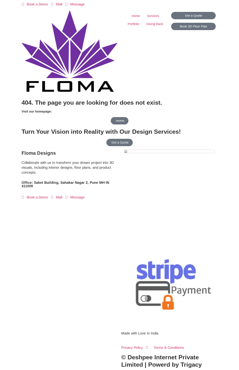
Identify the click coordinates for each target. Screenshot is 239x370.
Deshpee (140, 357)
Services (153, 16)
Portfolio (133, 24)
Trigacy (191, 364)
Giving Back (154, 24)
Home (136, 16)
